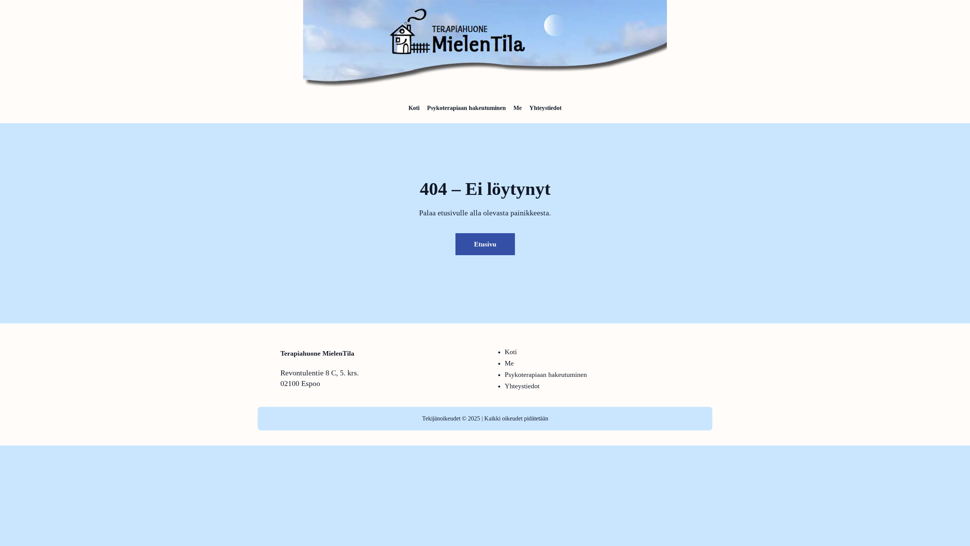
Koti (511, 352)
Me (509, 363)
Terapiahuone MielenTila (317, 353)
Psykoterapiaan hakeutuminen (546, 374)
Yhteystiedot (522, 386)
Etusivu (485, 244)
